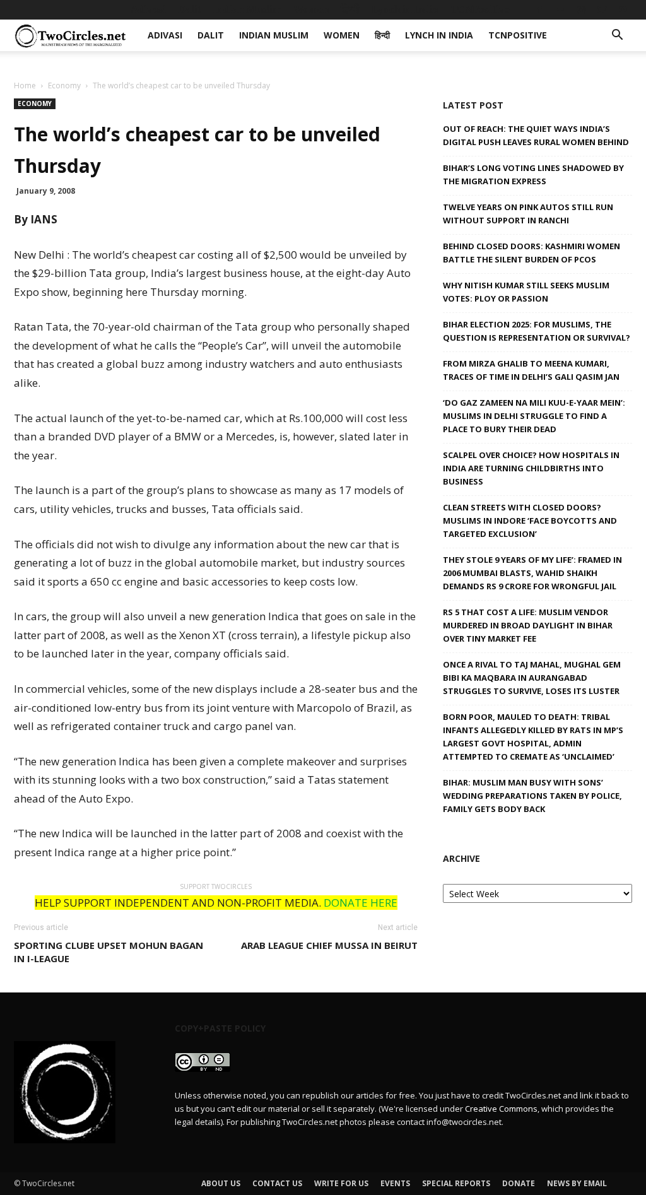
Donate (518, 1183)
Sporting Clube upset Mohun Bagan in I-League (108, 952)
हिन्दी (350, 9)
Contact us (277, 1183)
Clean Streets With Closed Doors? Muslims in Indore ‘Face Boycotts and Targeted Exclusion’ (530, 520)
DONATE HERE (360, 902)
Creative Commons (501, 1108)
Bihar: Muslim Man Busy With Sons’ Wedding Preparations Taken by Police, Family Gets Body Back (532, 796)
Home (25, 85)
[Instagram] (581, 9)
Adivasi (148, 9)
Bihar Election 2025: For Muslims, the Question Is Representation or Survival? (536, 331)
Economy (64, 85)
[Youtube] (622, 9)
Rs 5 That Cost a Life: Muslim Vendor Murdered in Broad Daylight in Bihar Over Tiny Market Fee (528, 625)
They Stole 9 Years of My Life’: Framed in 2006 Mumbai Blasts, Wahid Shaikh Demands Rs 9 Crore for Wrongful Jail (532, 573)
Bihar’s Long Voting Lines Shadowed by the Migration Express (533, 174)
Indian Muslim (247, 9)
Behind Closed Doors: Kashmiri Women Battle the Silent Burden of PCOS (531, 252)
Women (311, 9)
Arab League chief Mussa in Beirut (329, 945)
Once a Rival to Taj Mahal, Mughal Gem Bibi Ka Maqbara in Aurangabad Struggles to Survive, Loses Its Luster (532, 678)
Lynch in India (405, 9)
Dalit (189, 9)
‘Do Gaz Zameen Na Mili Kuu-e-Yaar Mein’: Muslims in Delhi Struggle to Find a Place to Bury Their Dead (534, 416)
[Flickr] (560, 9)
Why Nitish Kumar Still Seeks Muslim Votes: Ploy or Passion (526, 292)
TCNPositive (480, 9)
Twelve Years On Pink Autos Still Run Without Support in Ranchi (528, 213)
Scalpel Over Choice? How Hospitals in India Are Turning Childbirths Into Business (531, 468)
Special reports (456, 1183)
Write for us (341, 1183)
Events (395, 1183)
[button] (617, 36)
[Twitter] (601, 9)
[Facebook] (539, 9)
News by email (577, 1183)
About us (220, 1183)
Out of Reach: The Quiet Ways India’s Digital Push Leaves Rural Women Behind (536, 135)
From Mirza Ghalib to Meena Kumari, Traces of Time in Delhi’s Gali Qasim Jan (531, 370)
